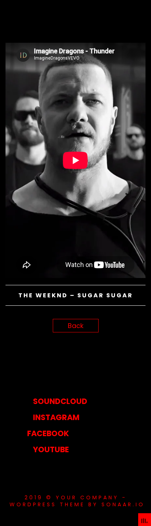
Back (76, 325)
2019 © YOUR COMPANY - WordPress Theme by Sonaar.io (75, 501)
